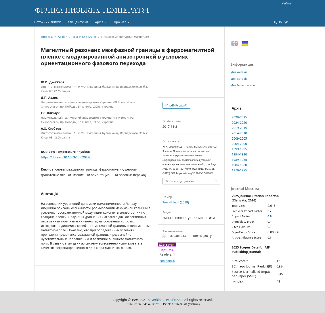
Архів (99, 22)
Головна (47, 37)
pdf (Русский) (178, 105)
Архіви (62, 37)
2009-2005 (239, 138)
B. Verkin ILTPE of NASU (165, 300)
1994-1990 (239, 154)
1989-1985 (239, 159)
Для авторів (239, 79)
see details (167, 260)
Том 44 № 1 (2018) (84, 37)
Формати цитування (180, 181)
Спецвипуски (78, 22)
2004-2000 (239, 144)
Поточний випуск (47, 22)
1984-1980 (239, 165)
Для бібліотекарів (243, 85)
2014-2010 (239, 133)
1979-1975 (239, 170)
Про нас (120, 22)
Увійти (286, 3)
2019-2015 (239, 128)
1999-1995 (239, 149)
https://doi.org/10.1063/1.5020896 (66, 157)
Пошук (282, 22)
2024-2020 (239, 122)
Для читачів (239, 72)
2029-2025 (239, 117)
